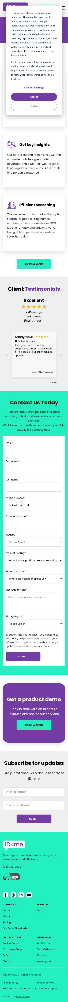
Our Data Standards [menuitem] (15, 928)
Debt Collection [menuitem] (46, 949)
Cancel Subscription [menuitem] (46, 988)
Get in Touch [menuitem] (12, 937)
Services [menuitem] (42, 904)
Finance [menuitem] (41, 955)
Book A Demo (34, 264)
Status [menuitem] (7, 961)
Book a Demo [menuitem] (11, 943)
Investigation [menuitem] (44, 961)
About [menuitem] (6, 916)
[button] (7, 354)
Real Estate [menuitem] (43, 943)
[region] (34, 354)
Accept (34, 96)
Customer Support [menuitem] (14, 949)
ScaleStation (23, 996)
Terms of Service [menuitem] (44, 982)
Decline (34, 105)
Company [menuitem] (9, 904)
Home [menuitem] (6, 910)
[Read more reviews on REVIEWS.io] (34, 321)
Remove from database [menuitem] (16, 988)
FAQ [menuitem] (5, 955)
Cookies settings (34, 87)
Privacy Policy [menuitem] (10, 982)
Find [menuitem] (39, 910)
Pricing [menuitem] (7, 922)
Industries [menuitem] (44, 937)
